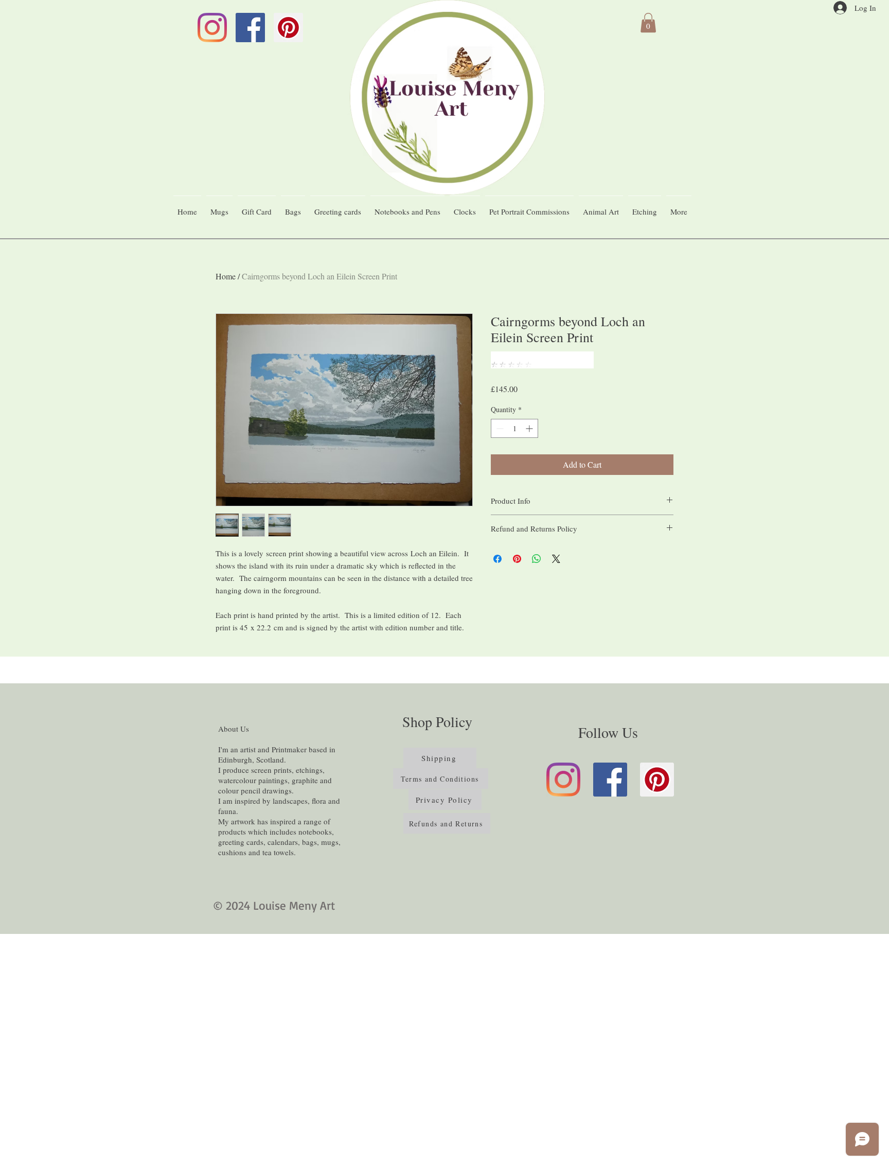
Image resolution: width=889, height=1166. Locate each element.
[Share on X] (556, 559)
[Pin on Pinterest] (517, 559)
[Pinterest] (288, 27)
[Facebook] (250, 27)
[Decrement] (498, 428)
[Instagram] (212, 27)
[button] (648, 22)
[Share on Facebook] (497, 559)
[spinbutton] (514, 428)
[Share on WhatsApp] (536, 559)
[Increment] (530, 428)
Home (226, 276)
